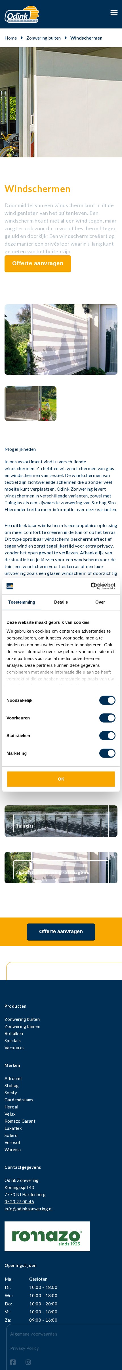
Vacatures (14, 1047)
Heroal (11, 1106)
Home (11, 37)
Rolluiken (14, 1033)
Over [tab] (100, 601)
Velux (10, 1113)
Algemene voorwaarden (33, 1333)
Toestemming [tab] (21, 601)
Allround (13, 1078)
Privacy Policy (24, 1348)
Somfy (11, 1092)
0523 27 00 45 (19, 1201)
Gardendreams (19, 1099)
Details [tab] (61, 601)
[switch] (107, 717)
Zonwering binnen (22, 1026)
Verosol (12, 1142)
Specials (13, 1040)
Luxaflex (13, 1128)
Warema (13, 1149)
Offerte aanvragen (38, 263)
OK (61, 778)
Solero (11, 1135)
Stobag (12, 1085)
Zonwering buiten (43, 37)
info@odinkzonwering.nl (28, 1208)
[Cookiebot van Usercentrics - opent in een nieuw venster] (90, 586)
